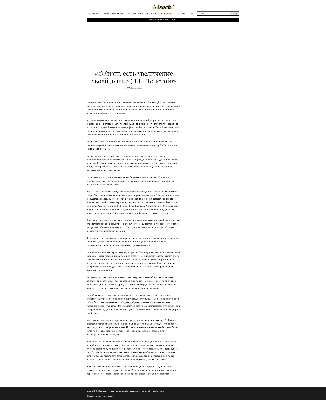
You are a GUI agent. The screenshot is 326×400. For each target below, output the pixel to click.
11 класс (173, 20)
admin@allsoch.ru (156, 391)
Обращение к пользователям (100, 396)
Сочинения (163, 20)
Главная (152, 20)
